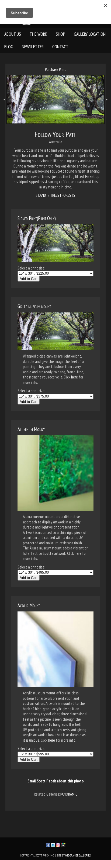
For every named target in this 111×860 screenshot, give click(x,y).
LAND (42, 195)
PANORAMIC (68, 794)
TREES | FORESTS (62, 195)
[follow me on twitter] (53, 844)
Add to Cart (28, 279)
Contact (60, 47)
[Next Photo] (108, 109)
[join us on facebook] (48, 844)
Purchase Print (55, 69)
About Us (12, 34)
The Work (38, 34)
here (74, 377)
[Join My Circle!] (63, 844)
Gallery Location (90, 34)
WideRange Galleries (78, 855)
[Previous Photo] (3, 109)
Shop (60, 34)
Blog (8, 47)
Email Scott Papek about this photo (55, 781)
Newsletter (33, 47)
